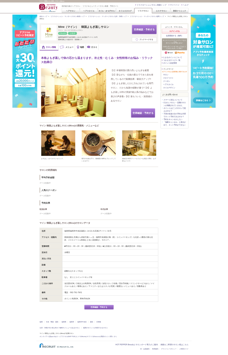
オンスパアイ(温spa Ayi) (48, 336)
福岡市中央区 (82, 322)
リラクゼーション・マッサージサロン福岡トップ (147, 16)
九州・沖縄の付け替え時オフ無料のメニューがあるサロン (60, 328)
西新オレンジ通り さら (109, 336)
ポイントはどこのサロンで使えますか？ (174, 109)
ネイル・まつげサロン (106, 11)
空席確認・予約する (144, 29)
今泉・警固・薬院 (52, 322)
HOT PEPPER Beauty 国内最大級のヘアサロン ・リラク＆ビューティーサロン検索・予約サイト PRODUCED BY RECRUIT (48, 8)
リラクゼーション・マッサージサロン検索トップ (68, 16)
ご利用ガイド (183, 349)
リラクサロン (143, 11)
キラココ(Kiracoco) (93, 336)
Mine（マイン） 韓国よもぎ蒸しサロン (83, 26)
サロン (165, 75)
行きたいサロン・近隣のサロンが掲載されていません (174, 104)
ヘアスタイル (88, 11)
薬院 (91, 322)
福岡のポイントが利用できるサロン (95, 328)
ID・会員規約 (145, 349)
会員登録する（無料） (174, 36)
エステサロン (161, 11)
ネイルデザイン (169, 88)
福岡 (41, 322)
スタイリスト (168, 78)
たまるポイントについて (172, 57)
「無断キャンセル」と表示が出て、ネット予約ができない (174, 123)
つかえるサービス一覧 (171, 60)
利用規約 (155, 349)
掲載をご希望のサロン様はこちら (174, 345)
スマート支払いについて (172, 100)
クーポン (166, 81)
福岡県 (64, 322)
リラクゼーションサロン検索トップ (151, 5)
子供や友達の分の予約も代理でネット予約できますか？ (174, 115)
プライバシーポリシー (169, 349)
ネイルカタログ (125, 11)
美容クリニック (179, 11)
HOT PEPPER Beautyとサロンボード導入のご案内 (136, 345)
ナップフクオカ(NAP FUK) (66, 336)
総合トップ (43, 16)
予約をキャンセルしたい (172, 119)
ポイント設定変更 (170, 63)
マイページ (174, 5)
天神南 (98, 322)
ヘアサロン (70, 11)
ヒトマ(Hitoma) (81, 336)
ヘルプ (185, 5)
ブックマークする (146, 39)
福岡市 (71, 322)
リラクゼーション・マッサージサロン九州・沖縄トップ (107, 16)
